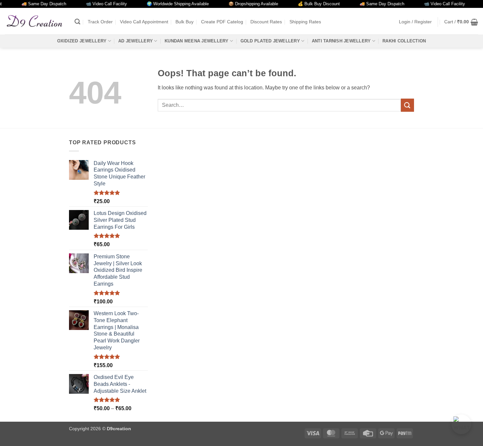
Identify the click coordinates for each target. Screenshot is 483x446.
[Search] (77, 22)
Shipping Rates (305, 21)
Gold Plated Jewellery (270, 40)
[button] (415, 22)
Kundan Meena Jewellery (197, 40)
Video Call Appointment (144, 21)
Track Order (100, 21)
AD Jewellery (135, 40)
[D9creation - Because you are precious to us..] (35, 21)
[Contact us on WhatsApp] (461, 424)
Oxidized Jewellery (82, 40)
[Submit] (407, 105)
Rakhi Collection (404, 40)
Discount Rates (266, 21)
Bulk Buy (184, 21)
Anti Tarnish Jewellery (341, 40)
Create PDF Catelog (222, 21)
